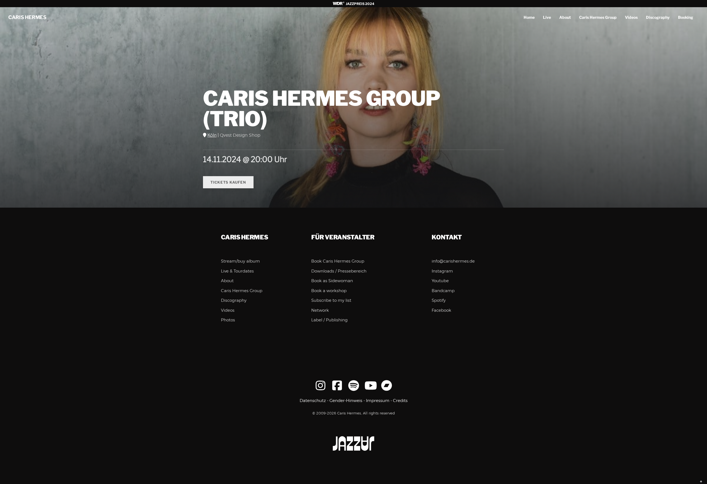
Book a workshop (329, 290)
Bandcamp (443, 290)
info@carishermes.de (453, 261)
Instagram (442, 271)
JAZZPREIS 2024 (359, 4)
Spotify (439, 300)
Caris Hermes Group (598, 17)
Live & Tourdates (237, 271)
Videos (631, 17)
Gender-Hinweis (345, 400)
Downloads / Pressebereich (338, 271)
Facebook (441, 310)
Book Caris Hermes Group (337, 261)
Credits (400, 400)
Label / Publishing (329, 320)
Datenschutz (313, 400)
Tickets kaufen (228, 182)
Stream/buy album (240, 261)
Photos (228, 320)
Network (320, 310)
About (565, 17)
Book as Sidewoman (332, 280)
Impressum (377, 400)
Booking (685, 17)
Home (529, 17)
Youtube (440, 280)
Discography (658, 17)
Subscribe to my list (331, 300)
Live (547, 17)
